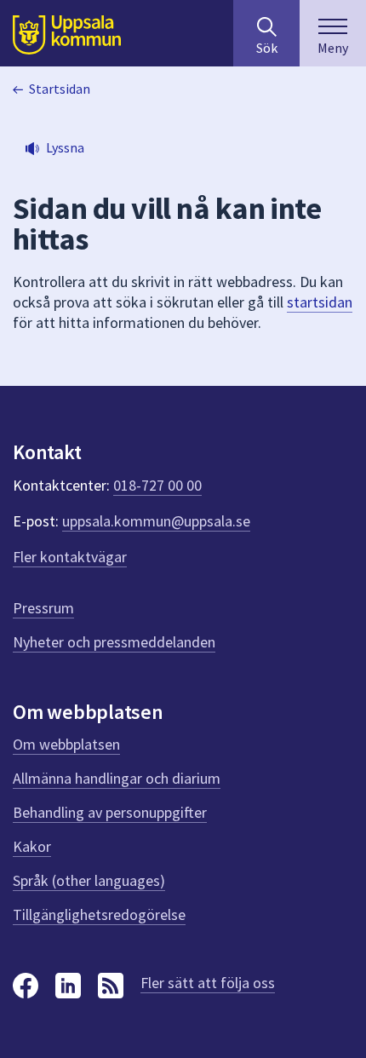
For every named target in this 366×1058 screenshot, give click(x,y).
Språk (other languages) (89, 880)
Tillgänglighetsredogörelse (99, 914)
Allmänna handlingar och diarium (116, 778)
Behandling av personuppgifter (110, 812)
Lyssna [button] (65, 147)
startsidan (319, 302)
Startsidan (59, 88)
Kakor (32, 846)
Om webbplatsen (66, 744)
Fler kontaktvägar (70, 556)
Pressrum (43, 608)
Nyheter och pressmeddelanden (114, 642)
